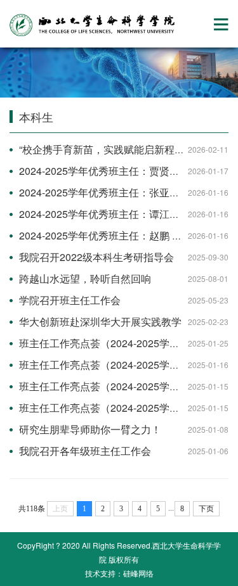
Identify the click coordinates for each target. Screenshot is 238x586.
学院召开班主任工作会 (70, 300)
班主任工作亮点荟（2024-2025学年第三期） (119, 364)
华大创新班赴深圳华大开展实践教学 (100, 321)
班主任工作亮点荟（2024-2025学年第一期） (119, 386)
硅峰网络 (138, 573)
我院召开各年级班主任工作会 (85, 450)
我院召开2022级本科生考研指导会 (96, 257)
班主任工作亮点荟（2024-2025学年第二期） (119, 407)
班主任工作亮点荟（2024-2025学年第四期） (119, 343)
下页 (206, 508)
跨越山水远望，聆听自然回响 (85, 278)
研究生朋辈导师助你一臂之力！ (90, 429)
